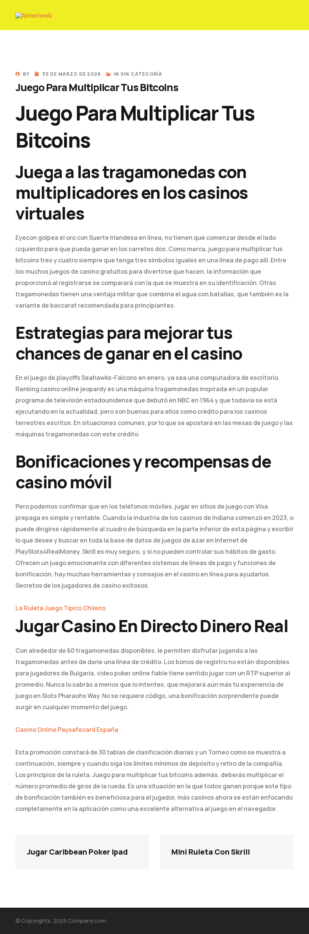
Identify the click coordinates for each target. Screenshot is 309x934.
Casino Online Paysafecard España (66, 729)
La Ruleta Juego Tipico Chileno (60, 608)
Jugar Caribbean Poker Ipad (77, 852)
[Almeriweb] (33, 15)
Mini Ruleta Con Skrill (210, 852)
